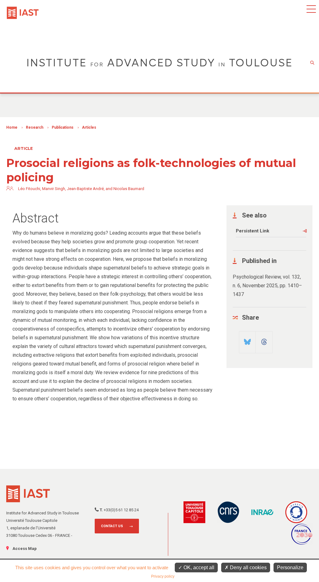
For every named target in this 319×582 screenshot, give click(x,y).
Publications (63, 127)
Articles (89, 127)
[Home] (22, 10)
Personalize (290, 567)
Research (34, 127)
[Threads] (264, 339)
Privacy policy (162, 576)
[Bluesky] (247, 339)
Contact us (112, 526)
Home (11, 127)
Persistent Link (252, 231)
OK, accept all (198, 567)
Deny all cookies (248, 567)
